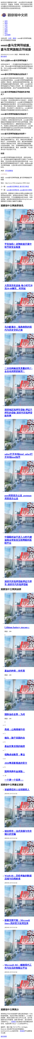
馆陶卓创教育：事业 (15, 754)
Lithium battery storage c (17, 627)
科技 (6, 29)
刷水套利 (4, 56)
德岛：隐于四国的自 (15, 738)
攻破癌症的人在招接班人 (17, 789)
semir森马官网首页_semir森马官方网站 (19, 190)
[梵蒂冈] (15, 18)
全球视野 (8, 35)
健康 (6, 31)
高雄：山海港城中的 (15, 729)
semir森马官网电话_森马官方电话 (18, 186)
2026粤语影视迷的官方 (16, 763)
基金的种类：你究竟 (15, 671)
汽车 (6, 25)
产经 (6, 27)
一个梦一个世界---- (14, 780)
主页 (9, 38)
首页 (6, 21)
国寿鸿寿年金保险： (15, 771)
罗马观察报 (9, 170)
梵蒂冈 (13, 1021)
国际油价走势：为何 (15, 714)
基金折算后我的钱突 (15, 746)
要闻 (6, 23)
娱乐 (6, 33)
